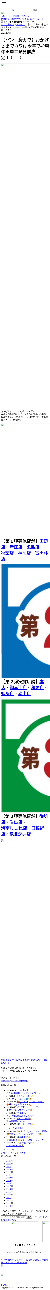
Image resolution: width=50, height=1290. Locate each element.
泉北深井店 (20, 834)
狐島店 (33, 547)
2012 (8, 1200)
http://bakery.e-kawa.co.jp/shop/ (14, 1081)
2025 (8, 1164)
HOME (4, 1260)
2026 (8, 1161)
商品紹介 (27, 1260)
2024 (8, 1166)
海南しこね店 (14, 828)
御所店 (7, 693)
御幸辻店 (18, 687)
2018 (8, 1183)
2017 (8, 1186)
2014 (8, 1195)
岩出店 (16, 822)
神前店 (24, 552)
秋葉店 (7, 552)
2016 (8, 1189)
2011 (8, 1203)
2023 (8, 1169)
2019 (8, 1180)
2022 (8, 1172)
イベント (14, 1153)
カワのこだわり (15, 1260)
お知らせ (5, 1153)
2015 (8, 1192)
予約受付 (23, 1153)
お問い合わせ (20, 1262)
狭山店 (24, 693)
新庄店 (16, 547)
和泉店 (37, 687)
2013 (8, 1197)
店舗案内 (37, 1260)
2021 (8, 1175)
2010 (8, 1206)
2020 (8, 1178)
